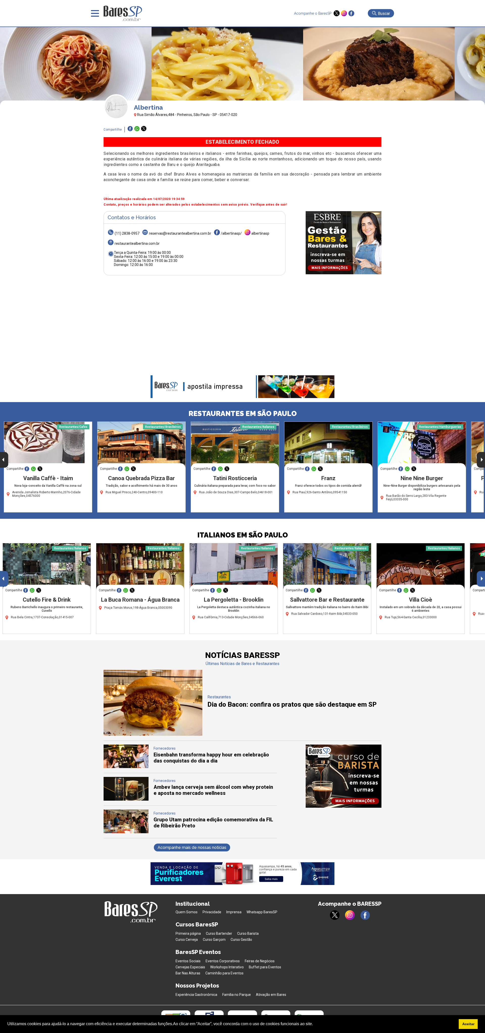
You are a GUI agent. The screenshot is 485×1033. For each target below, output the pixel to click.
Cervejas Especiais (190, 967)
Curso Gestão (241, 940)
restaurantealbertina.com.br (137, 243)
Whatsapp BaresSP (262, 912)
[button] (315, 1024)
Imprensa (233, 912)
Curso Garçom (214, 940)
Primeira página (188, 933)
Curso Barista (248, 933)
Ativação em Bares (271, 995)
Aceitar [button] (468, 1024)
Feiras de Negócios (260, 961)
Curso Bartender (219, 933)
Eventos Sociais (188, 961)
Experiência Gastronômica (196, 995)
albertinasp (260, 233)
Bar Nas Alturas (188, 973)
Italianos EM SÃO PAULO (242, 535)
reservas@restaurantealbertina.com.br (180, 233)
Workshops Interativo (227, 967)
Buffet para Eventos (265, 967)
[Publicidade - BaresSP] (343, 242)
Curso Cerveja (187, 940)
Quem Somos (187, 912)
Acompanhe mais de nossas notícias (192, 847)
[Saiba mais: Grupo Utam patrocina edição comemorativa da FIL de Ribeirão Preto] (126, 831)
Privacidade (212, 912)
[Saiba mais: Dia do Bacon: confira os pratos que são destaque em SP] (153, 734)
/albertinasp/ (231, 233)
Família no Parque (236, 995)
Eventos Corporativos (223, 961)
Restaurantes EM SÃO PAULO (242, 413)
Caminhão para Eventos (224, 973)
